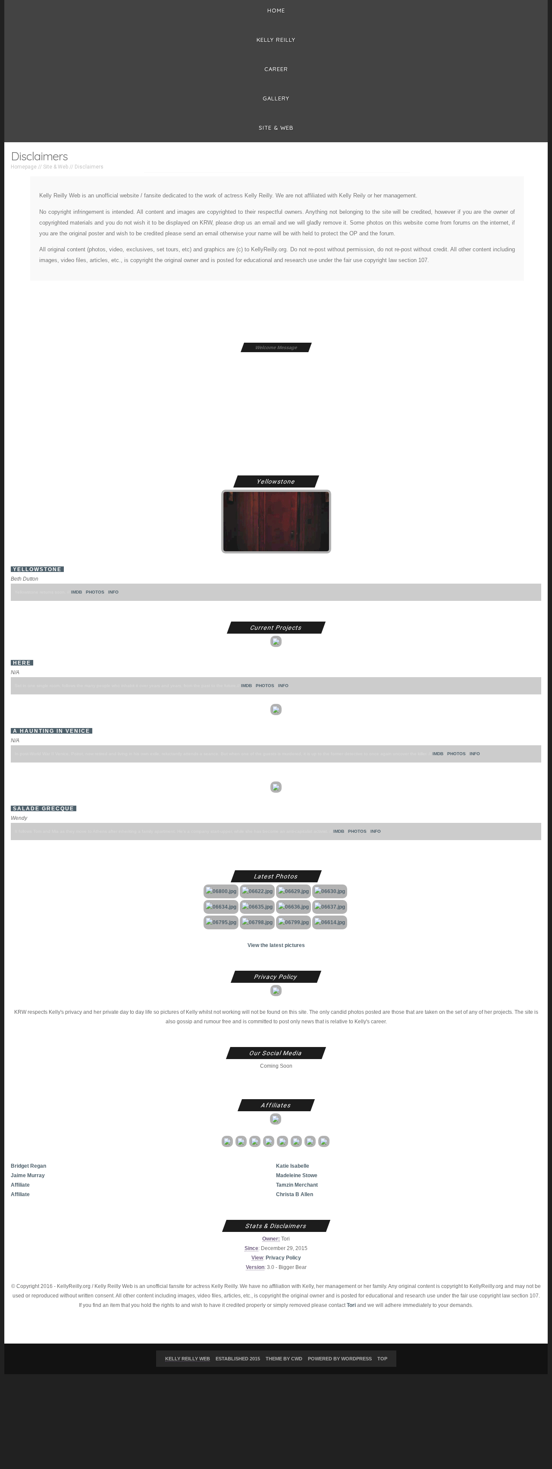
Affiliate (20, 1185)
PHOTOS (95, 592)
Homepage (24, 167)
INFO (113, 592)
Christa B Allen (294, 1194)
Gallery (276, 98)
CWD (296, 1358)
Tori (351, 1305)
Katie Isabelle (292, 1166)
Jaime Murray (28, 1175)
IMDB (76, 592)
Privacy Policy (283, 1257)
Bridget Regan (28, 1166)
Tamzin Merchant (297, 1185)
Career (276, 69)
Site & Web (276, 127)
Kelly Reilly (276, 39)
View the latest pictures (276, 945)
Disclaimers (89, 167)
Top (382, 1358)
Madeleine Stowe (296, 1175)
